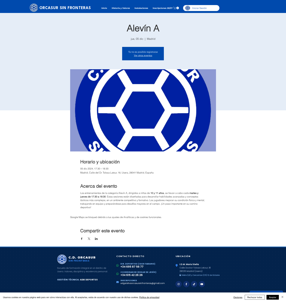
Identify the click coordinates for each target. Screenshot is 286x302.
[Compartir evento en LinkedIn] (96, 239)
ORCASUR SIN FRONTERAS (65, 8)
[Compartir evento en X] (89, 239)
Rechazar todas (254, 297)
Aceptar (272, 297)
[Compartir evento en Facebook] (81, 239)
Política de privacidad (149, 297)
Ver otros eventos (143, 55)
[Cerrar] (282, 297)
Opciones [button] (237, 297)
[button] (176, 8)
